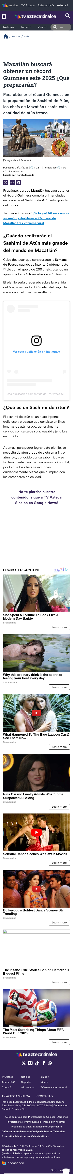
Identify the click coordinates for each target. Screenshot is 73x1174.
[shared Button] (12, 182)
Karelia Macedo (25, 175)
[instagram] (30, 1064)
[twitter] (23, 1064)
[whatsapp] (50, 1064)
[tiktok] (37, 1064)
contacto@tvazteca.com (50, 1101)
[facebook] (43, 1064)
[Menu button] (4, 16)
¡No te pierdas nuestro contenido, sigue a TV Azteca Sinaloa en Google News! (36, 497)
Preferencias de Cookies (41, 1116)
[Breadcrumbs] (7, 36)
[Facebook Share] (18, 182)
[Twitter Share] (5, 182)
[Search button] (67, 16)
